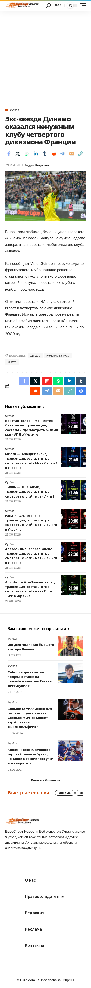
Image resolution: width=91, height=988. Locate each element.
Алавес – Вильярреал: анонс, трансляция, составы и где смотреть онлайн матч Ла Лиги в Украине (31, 556)
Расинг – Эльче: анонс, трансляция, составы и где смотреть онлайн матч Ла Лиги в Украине (31, 522)
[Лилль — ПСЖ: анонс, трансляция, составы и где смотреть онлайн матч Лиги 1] (73, 490)
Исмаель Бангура (57, 355)
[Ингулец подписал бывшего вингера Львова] (70, 646)
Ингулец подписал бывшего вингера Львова (31, 646)
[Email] (71, 154)
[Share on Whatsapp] (26, 154)
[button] (48, 5)
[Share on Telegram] (62, 154)
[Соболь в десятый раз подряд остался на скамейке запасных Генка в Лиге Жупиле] (70, 673)
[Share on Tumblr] (44, 154)
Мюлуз (12, 362)
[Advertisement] (45, 58)
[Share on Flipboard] (47, 381)
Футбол (14, 110)
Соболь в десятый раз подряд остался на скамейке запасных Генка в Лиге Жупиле (30, 679)
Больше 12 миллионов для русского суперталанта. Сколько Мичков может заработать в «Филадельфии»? (30, 717)
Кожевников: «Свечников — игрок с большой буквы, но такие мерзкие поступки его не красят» (31, 756)
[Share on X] (17, 154)
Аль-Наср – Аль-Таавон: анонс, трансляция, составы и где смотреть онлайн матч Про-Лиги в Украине (30, 589)
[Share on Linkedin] (35, 154)
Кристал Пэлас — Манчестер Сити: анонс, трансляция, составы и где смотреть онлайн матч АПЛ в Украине (31, 427)
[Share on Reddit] (53, 154)
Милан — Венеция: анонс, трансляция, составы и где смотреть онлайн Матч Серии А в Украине (31, 460)
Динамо (35, 355)
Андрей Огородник (37, 165)
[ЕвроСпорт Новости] (22, 5)
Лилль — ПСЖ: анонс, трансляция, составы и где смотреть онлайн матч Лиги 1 (29, 491)
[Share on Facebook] (8, 154)
